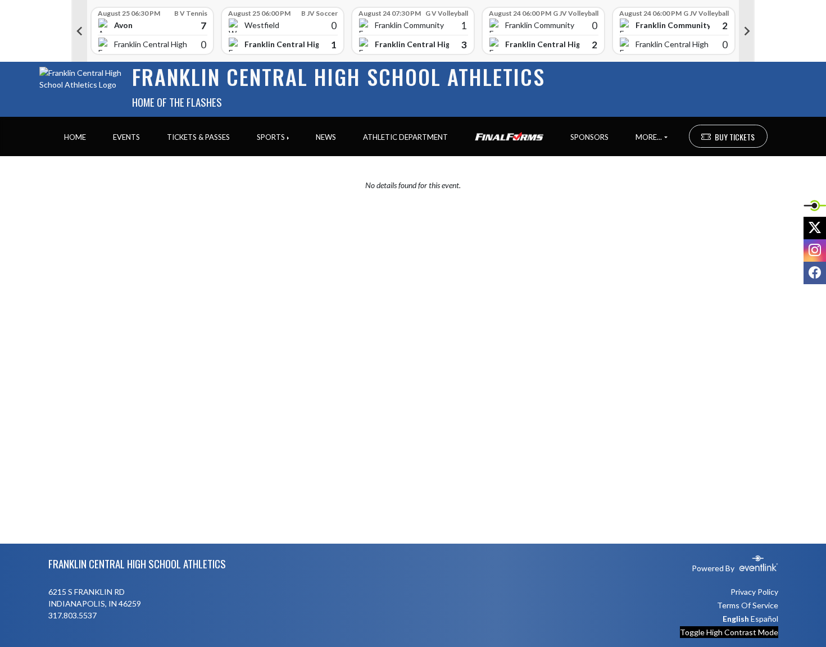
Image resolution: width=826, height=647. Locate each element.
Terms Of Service (747, 605)
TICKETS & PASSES (198, 137)
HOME (75, 137)
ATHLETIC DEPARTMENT (405, 137)
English (736, 618)
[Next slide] (747, 31)
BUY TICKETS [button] (735, 137)
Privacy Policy (754, 591)
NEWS (326, 137)
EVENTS (126, 137)
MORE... (649, 137)
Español (764, 618)
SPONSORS (589, 137)
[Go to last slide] (79, 31)
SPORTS (271, 137)
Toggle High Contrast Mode (729, 632)
